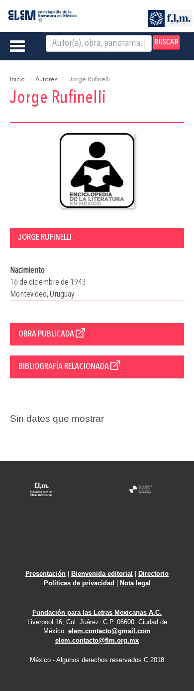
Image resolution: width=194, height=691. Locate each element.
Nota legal (135, 583)
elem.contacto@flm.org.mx (97, 640)
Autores (46, 80)
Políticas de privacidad (79, 583)
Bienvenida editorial (102, 573)
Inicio (17, 80)
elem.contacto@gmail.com (109, 631)
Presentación (45, 573)
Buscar (166, 42)
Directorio (153, 573)
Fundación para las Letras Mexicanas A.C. (97, 612)
